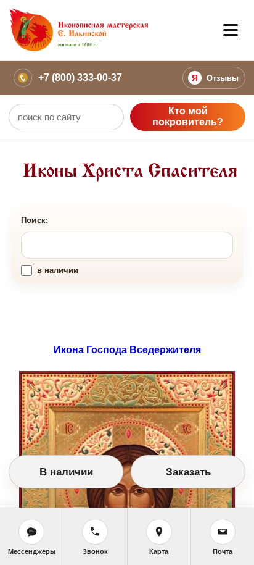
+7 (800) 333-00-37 (80, 77)
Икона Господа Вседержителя (127, 350)
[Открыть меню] (230, 30)
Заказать (188, 472)
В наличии (66, 472)
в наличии (57, 270)
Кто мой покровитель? (187, 116)
